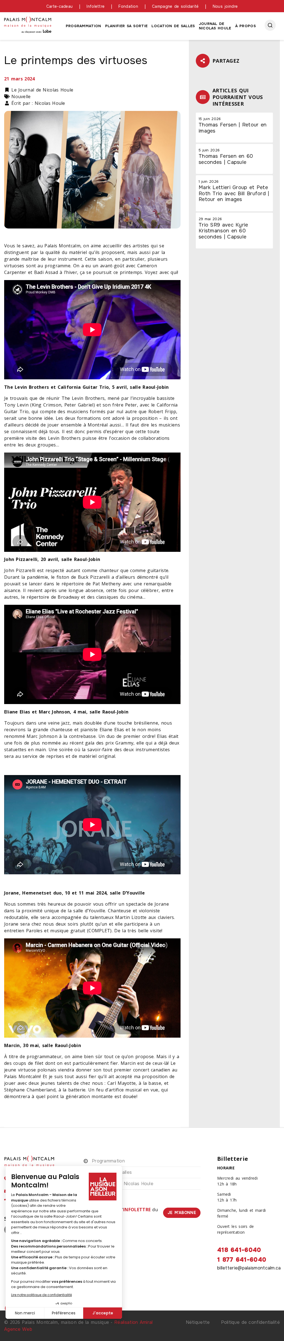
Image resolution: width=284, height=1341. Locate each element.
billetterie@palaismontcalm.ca (249, 1268)
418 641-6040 (239, 1250)
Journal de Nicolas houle (215, 26)
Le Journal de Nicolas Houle (122, 1184)
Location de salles (173, 26)
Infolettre (96, 6)
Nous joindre (225, 6)
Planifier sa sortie (126, 26)
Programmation (83, 26)
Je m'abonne (182, 1212)
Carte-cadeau (59, 6)
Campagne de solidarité (175, 6)
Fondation (128, 6)
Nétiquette (198, 1322)
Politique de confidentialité (250, 1322)
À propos (245, 26)
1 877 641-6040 (241, 1260)
